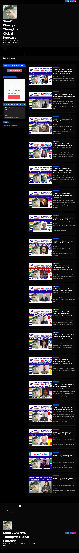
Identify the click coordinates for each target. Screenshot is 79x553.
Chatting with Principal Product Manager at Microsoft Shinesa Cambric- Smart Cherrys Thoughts (64, 480)
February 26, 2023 (57, 269)
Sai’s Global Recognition (63, 51)
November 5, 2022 (57, 411)
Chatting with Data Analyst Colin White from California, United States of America (63, 220)
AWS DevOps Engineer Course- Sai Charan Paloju (54, 48)
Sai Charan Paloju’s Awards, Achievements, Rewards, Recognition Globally (29, 54)
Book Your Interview (14, 97)
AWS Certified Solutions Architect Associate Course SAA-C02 (18, 51)
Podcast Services (39, 51)
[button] (75, 51)
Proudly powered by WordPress (8, 551)
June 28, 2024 (56, 73)
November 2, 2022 (57, 436)
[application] (14, 113)
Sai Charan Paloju (64, 73)
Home (9, 48)
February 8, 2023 (57, 292)
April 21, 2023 (56, 222)
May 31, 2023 (56, 147)
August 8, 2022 (57, 459)
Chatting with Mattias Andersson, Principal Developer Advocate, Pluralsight (63, 409)
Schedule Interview (50, 51)
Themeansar (22, 551)
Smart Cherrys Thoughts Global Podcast (10, 29)
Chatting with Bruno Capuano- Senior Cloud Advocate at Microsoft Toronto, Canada (62, 267)
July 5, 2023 (56, 98)
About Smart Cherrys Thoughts (20, 48)
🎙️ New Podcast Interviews (14, 70)
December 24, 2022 (57, 315)
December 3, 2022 (57, 363)
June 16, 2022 (56, 482)
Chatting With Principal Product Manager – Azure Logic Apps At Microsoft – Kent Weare (63, 290)
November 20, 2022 (57, 388)
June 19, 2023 (56, 123)
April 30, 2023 (56, 197)
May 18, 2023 (56, 172)
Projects (6, 54)
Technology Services (35, 48)
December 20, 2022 (57, 338)
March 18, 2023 (57, 245)
